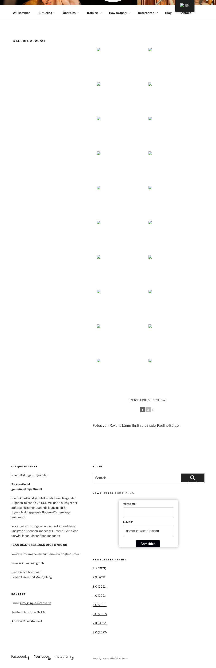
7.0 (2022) (100, 623)
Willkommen (21, 13)
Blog (168, 13)
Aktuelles (45, 13)
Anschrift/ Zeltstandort (26, 621)
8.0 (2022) (100, 632)
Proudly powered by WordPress (110, 658)
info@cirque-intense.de (35, 603)
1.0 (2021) (99, 568)
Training (92, 13)
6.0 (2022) (100, 614)
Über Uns (69, 13)
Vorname (129, 503)
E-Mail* (128, 522)
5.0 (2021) (100, 605)
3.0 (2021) (100, 586)
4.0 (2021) (100, 595)
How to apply (118, 13)
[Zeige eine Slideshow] (148, 400)
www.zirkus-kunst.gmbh (27, 563)
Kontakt (185, 13)
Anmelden (147, 543)
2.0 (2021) (99, 577)
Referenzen (146, 13)
